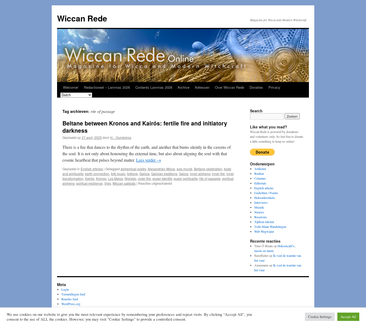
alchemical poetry (133, 168)
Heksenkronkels (264, 197)
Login (65, 289)
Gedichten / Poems (266, 193)
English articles (92, 168)
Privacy (274, 87)
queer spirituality (185, 178)
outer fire (144, 178)
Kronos (101, 178)
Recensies (260, 217)
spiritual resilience (89, 183)
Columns (260, 178)
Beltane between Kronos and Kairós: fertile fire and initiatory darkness (144, 126)
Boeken (259, 173)
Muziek (259, 207)
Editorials (260, 183)
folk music (118, 173)
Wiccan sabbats (124, 183)
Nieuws (259, 212)
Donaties (256, 87)
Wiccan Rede (82, 18)
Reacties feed (69, 299)
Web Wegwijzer (264, 231)
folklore (132, 173)
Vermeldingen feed (73, 294)
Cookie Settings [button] (319, 316)
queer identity (162, 178)
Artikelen (260, 168)
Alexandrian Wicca (161, 168)
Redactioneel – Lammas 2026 (107, 87)
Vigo (107, 183)
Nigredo (130, 178)
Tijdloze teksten (264, 222)
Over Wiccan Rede (229, 87)
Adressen (202, 87)
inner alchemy (200, 173)
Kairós (89, 178)
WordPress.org (70, 304)
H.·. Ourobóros (120, 137)
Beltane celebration (208, 168)
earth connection (97, 173)
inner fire (218, 173)
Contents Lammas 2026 (153, 87)
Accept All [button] (348, 316)
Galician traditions (164, 173)
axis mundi (184, 168)
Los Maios (115, 178)
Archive (183, 87)
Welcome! (71, 87)
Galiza (183, 173)
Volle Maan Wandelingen (270, 226)
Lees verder (148, 160)
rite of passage (210, 178)
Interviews (261, 202)
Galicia (144, 173)
